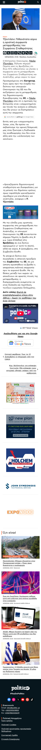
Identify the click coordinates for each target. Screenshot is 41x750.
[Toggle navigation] (3, 2)
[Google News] (30, 52)
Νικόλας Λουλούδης (27, 57)
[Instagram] (12, 52)
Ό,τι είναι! (24, 556)
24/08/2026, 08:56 (8, 603)
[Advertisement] (20, 162)
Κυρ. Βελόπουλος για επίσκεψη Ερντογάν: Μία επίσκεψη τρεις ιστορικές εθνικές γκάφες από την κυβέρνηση (21, 369)
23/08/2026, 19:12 (8, 674)
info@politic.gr (13, 708)
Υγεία (12, 591)
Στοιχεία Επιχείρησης (10, 739)
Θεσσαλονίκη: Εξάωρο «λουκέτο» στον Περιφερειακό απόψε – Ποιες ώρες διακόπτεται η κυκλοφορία (19, 563)
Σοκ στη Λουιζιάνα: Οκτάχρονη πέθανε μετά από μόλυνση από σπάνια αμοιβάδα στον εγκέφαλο (20, 599)
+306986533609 (12, 713)
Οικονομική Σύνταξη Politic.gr (22, 638)
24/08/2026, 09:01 (8, 567)
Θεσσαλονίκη (16, 556)
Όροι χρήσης (7, 721)
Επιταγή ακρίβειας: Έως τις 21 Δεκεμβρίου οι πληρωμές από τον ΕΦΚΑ (19, 357)
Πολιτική (22, 662)
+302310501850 (12, 710)
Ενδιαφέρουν (7, 556)
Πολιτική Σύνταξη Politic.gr (21, 674)
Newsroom (17, 567)
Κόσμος (5, 36)
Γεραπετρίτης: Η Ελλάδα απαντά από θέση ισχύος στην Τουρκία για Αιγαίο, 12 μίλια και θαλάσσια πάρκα (20, 669)
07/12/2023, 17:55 (11, 57)
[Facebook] (4, 52)
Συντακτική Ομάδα (9, 735)
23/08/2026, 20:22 (8, 638)
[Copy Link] (27, 52)
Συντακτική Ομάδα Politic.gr (22, 603)
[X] (8, 52)
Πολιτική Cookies (8, 725)
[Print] (23, 52)
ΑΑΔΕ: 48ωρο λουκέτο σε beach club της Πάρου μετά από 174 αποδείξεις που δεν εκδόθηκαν (20, 634)
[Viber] (19, 52)
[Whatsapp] (16, 52)
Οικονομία (22, 627)
